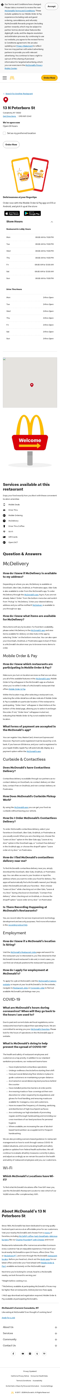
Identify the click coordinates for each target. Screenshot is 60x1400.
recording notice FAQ (17, 925)
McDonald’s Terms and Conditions (20, 11)
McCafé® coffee (26, 1236)
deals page (45, 1259)
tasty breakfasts (41, 1236)
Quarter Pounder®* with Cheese (30, 1240)
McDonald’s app (21, 808)
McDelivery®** (10, 1256)
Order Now (49, 78)
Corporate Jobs (37, 988)
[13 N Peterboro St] (32, 385)
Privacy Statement (24, 46)
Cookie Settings (47, 1386)
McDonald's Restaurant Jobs (23, 952)
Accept (51, 7)
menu (47, 1233)
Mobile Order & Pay (17, 689)
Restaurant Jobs (20, 988)
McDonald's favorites (40, 1029)
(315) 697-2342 (25, 116)
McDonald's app (31, 595)
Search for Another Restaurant (19, 94)
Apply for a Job (8, 1318)
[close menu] (4, 77)
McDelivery (38, 605)
